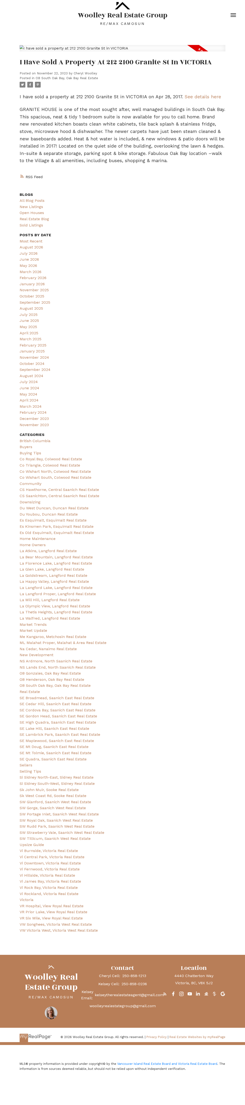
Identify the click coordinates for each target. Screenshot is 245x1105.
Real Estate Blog (34, 219)
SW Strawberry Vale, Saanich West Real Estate (62, 832)
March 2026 (30, 271)
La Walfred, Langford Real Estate (50, 618)
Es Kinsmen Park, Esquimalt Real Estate (57, 526)
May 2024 (28, 394)
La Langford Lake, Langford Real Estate (56, 587)
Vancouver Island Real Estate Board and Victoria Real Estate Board (167, 1064)
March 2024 (31, 406)
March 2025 (30, 339)
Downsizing (30, 502)
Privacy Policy (156, 1037)
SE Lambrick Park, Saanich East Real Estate (60, 734)
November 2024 (34, 357)
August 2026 (31, 247)
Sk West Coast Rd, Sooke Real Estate (53, 795)
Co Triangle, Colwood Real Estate (50, 465)
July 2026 (29, 253)
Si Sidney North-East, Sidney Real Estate (57, 777)
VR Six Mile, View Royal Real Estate (51, 918)
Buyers (26, 447)
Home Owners (33, 545)
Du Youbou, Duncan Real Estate (49, 514)
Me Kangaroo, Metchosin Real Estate (53, 636)
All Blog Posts (32, 200)
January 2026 (32, 284)
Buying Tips (30, 453)
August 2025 (31, 308)
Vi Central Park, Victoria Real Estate (52, 857)
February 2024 (33, 412)
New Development (36, 655)
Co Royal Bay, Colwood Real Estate (51, 459)
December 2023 (34, 418)
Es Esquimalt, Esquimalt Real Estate (53, 520)
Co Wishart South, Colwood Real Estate (55, 477)
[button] (165, 994)
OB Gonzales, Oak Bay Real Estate (50, 673)
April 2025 (29, 333)
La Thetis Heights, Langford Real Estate (56, 612)
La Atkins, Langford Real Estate (48, 551)
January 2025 (32, 351)
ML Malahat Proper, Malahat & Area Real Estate (63, 642)
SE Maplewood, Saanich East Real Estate (57, 740)
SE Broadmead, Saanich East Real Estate (57, 698)
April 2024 (29, 400)
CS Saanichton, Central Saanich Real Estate (59, 496)
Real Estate (30, 691)
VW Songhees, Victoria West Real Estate (56, 924)
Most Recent (31, 241)
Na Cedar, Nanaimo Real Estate (48, 649)
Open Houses (32, 212)
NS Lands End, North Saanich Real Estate (58, 667)
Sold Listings (31, 225)
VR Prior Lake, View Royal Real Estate (53, 912)
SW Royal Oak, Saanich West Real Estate (56, 820)
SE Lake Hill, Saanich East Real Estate (54, 728)
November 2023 (34, 425)
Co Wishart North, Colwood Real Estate (55, 471)
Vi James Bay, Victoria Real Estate (50, 881)
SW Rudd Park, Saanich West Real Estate (57, 826)
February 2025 (33, 345)
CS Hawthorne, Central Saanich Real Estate (59, 489)
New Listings (31, 206)
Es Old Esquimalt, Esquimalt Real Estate (57, 532)
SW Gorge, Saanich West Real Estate (53, 808)
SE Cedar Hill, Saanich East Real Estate (55, 704)
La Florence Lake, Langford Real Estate (56, 563)
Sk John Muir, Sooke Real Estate (49, 789)
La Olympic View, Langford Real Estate (55, 606)
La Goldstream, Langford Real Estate (53, 575)
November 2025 (34, 290)
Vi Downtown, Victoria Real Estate (50, 863)
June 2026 (29, 259)
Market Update (33, 630)
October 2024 (32, 363)
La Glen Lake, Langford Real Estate (52, 569)
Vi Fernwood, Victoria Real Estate (50, 869)
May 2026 (28, 265)
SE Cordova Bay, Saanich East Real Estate (57, 710)
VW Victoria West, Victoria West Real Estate (59, 930)
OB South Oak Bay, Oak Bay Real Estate (67, 78)
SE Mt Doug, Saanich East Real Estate (54, 746)
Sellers (26, 765)
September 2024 (35, 369)
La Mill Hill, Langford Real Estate (50, 600)
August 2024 (31, 376)
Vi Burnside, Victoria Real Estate (49, 850)
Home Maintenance (38, 538)
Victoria (26, 899)
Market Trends (33, 624)
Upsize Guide (32, 844)
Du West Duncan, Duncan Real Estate (54, 508)
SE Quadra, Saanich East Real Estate (53, 759)
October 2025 (32, 296)
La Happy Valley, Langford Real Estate (54, 581)
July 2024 (29, 381)
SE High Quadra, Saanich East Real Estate (58, 722)
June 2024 (29, 388)
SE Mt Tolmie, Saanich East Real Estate (55, 753)
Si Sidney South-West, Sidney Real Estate (57, 783)
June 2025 (29, 320)
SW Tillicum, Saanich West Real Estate (55, 838)
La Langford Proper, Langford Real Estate (58, 594)
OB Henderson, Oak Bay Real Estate (52, 679)
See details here (203, 96)
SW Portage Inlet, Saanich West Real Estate (59, 814)
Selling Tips (30, 771)
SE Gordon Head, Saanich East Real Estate (58, 716)
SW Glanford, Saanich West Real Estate (55, 802)
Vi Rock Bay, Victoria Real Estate (49, 887)
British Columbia (35, 441)
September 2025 (35, 302)
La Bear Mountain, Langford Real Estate (56, 557)
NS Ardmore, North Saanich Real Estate (56, 661)
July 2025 (29, 314)
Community (30, 483)
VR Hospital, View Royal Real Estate (52, 906)
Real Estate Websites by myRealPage (197, 1037)
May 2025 (28, 326)
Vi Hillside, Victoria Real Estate (47, 875)
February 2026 (33, 277)
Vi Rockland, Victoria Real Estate (49, 893)
